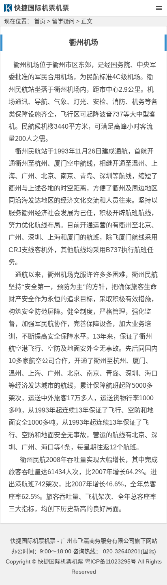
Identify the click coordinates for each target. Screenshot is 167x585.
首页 (39, 21)
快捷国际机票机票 (60, 561)
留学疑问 (63, 21)
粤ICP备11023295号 (110, 561)
